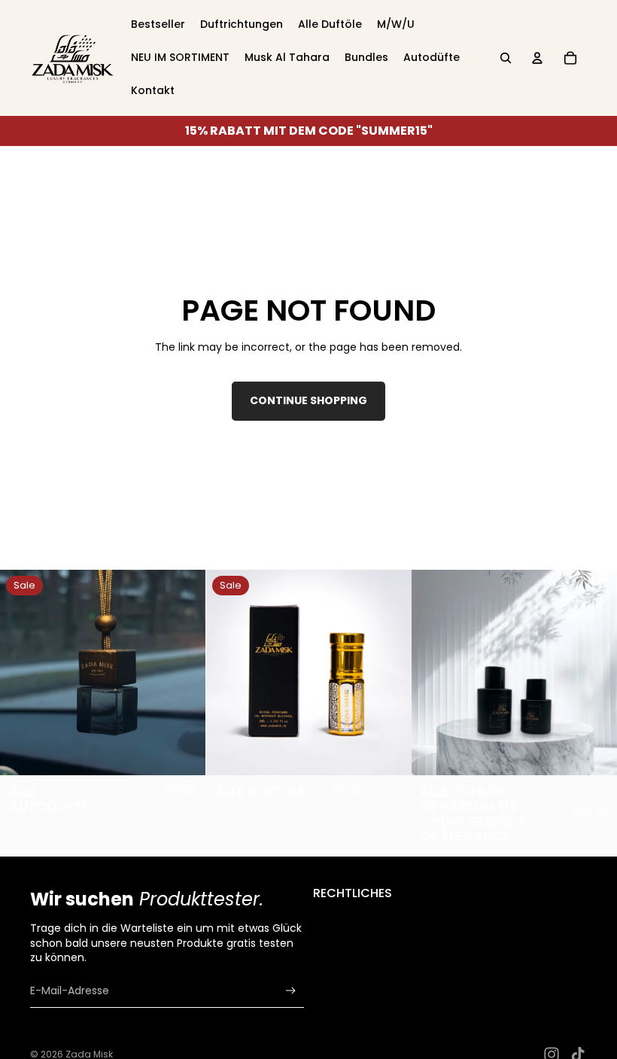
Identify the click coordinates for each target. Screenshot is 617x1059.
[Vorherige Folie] (22, 672)
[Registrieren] (291, 991)
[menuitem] (158, 24)
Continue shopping (308, 400)
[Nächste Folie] (182, 672)
